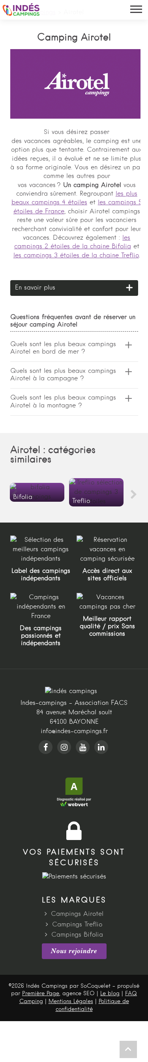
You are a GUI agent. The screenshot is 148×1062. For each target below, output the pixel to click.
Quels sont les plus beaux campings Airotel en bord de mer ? (63, 348)
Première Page (40, 993)
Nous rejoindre (74, 950)
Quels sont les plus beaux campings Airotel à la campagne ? (63, 375)
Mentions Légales (71, 1001)
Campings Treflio (77, 925)
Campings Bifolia (77, 935)
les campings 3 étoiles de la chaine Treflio (76, 256)
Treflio (96, 492)
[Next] (133, 495)
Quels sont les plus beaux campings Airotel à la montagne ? (63, 402)
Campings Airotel (77, 914)
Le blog (110, 993)
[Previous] (14, 495)
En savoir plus (35, 288)
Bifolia (37, 492)
